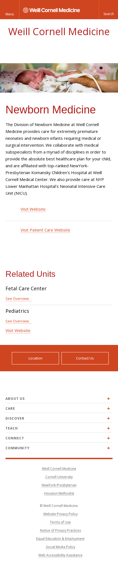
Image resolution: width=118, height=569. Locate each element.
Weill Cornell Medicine (59, 31)
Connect (14, 438)
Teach (11, 428)
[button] (108, 9)
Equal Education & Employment (60, 538)
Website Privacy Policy (60, 514)
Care (10, 408)
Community (17, 448)
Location (36, 358)
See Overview (17, 298)
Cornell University (59, 477)
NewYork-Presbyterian (59, 485)
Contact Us (85, 358)
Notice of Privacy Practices (60, 530)
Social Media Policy (60, 547)
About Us (15, 398)
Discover (14, 418)
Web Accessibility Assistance (60, 555)
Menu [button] (9, 14)
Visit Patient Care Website (45, 230)
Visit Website (33, 209)
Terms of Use (60, 522)
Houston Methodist (59, 493)
